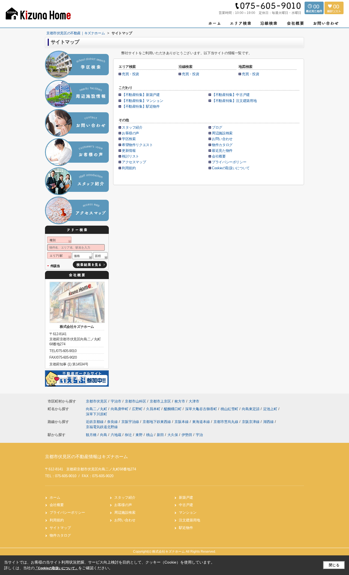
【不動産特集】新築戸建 (142, 95)
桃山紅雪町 (230, 409)
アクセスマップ (134, 162)
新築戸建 (186, 497)
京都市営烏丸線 (226, 422)
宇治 (199, 435)
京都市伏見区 (96, 401)
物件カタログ (222, 145)
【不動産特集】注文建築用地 (234, 101)
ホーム (55, 497)
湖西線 (269, 422)
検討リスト (130, 156)
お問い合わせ (222, 139)
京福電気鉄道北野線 (102, 427)
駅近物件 (186, 528)
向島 (103, 435)
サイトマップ (60, 528)
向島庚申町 (120, 409)
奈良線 (113, 422)
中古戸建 (186, 505)
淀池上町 (270, 409)
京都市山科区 (135, 401)
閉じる (334, 565)
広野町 (138, 409)
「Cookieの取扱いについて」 (56, 568)
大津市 (194, 401)
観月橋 (91, 435)
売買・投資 (130, 74)
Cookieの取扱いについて (230, 168)
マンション (188, 512)
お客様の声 (130, 133)
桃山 (149, 435)
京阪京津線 (251, 422)
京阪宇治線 (130, 422)
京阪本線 (182, 422)
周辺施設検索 (222, 133)
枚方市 (179, 401)
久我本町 (153, 409)
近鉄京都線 (95, 422)
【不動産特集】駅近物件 (141, 106)
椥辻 (128, 435)
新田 (160, 435)
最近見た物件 (222, 151)
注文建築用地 (189, 520)
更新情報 (129, 151)
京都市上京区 (160, 401)
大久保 (172, 435)
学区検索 (129, 139)
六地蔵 (116, 435)
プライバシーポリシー (229, 162)
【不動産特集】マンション (142, 101)
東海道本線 (201, 422)
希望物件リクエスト (137, 145)
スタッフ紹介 (132, 127)
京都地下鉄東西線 (157, 422)
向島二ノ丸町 (97, 409)
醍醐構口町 (173, 409)
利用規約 (129, 168)
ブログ (217, 127)
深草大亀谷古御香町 (201, 409)
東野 (139, 435)
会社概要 (218, 156)
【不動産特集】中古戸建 (231, 95)
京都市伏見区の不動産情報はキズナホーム (86, 456)
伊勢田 (187, 435)
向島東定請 (251, 409)
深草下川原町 (96, 414)
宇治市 (116, 401)
